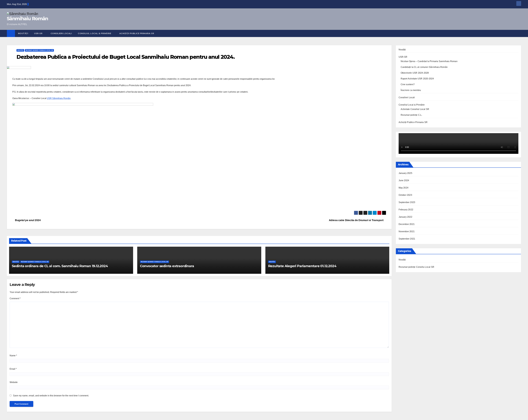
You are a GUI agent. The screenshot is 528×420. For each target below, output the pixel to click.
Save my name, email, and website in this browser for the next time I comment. (51, 395)
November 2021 (407, 231)
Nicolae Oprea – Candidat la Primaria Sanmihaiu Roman (429, 61)
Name (13, 355)
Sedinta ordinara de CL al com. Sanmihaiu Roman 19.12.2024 (60, 266)
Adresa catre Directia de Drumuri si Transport (356, 220)
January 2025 (405, 173)
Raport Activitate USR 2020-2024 (417, 78)
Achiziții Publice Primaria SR (136, 33)
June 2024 (404, 180)
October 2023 (405, 195)
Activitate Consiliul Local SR (415, 109)
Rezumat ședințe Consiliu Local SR (39, 50)
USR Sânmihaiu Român (59, 98)
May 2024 (404, 188)
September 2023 (407, 202)
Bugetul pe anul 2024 (27, 220)
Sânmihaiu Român (27, 18)
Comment (15, 298)
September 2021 (407, 239)
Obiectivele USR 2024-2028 (415, 73)
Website (14, 382)
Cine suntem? (408, 84)
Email (13, 369)
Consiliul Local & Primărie (95, 33)
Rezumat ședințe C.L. (411, 115)
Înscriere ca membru (411, 90)
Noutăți (23, 33)
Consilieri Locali (61, 33)
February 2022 (406, 209)
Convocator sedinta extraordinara (167, 266)
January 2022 (405, 217)
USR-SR (38, 33)
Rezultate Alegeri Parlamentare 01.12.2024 (302, 266)
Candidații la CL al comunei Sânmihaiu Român (424, 67)
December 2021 (407, 224)
